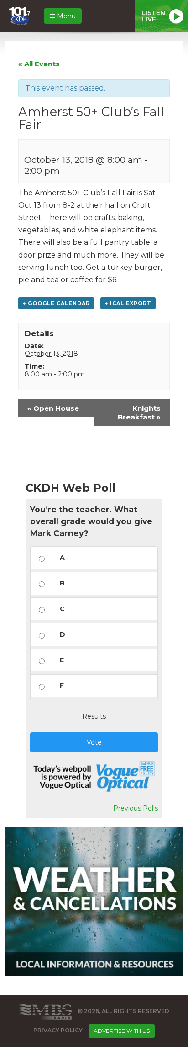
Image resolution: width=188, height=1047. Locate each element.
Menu (65, 16)
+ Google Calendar (56, 303)
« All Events (39, 63)
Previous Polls (135, 808)
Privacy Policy (58, 1030)
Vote (94, 742)
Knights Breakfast (139, 412)
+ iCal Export (127, 303)
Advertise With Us (122, 1030)
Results (94, 716)
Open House (53, 408)
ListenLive (153, 16)
